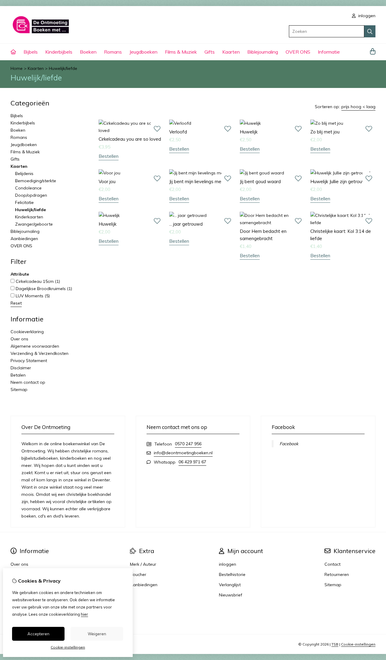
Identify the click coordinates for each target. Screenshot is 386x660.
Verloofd (178, 132)
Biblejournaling (262, 52)
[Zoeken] (369, 31)
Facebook (289, 443)
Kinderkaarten (29, 217)
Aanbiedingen (24, 238)
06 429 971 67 (192, 462)
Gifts (209, 52)
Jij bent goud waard (260, 181)
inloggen (366, 15)
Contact (332, 564)
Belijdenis (24, 173)
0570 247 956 (188, 443)
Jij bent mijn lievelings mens (197, 181)
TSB (334, 644)
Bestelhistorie (232, 574)
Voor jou (107, 181)
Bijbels (31, 52)
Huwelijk (249, 132)
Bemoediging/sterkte (35, 180)
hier (84, 614)
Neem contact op (28, 382)
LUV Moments (32, 296)
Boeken (88, 52)
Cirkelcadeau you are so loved (130, 139)
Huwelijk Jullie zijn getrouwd (339, 181)
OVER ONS (298, 52)
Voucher (138, 574)
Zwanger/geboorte (34, 224)
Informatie (329, 52)
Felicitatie (24, 202)
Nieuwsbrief (230, 595)
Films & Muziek (181, 52)
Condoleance (28, 188)
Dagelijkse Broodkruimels (43, 288)
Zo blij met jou (325, 132)
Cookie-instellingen (358, 644)
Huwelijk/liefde (63, 68)
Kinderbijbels (58, 52)
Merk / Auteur (143, 564)
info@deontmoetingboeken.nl (183, 452)
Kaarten (231, 52)
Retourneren (336, 574)
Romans (113, 52)
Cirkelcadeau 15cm (37, 281)
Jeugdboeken (143, 52)
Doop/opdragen (31, 195)
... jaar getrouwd (186, 224)
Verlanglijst (230, 584)
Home (17, 68)
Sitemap (19, 389)
